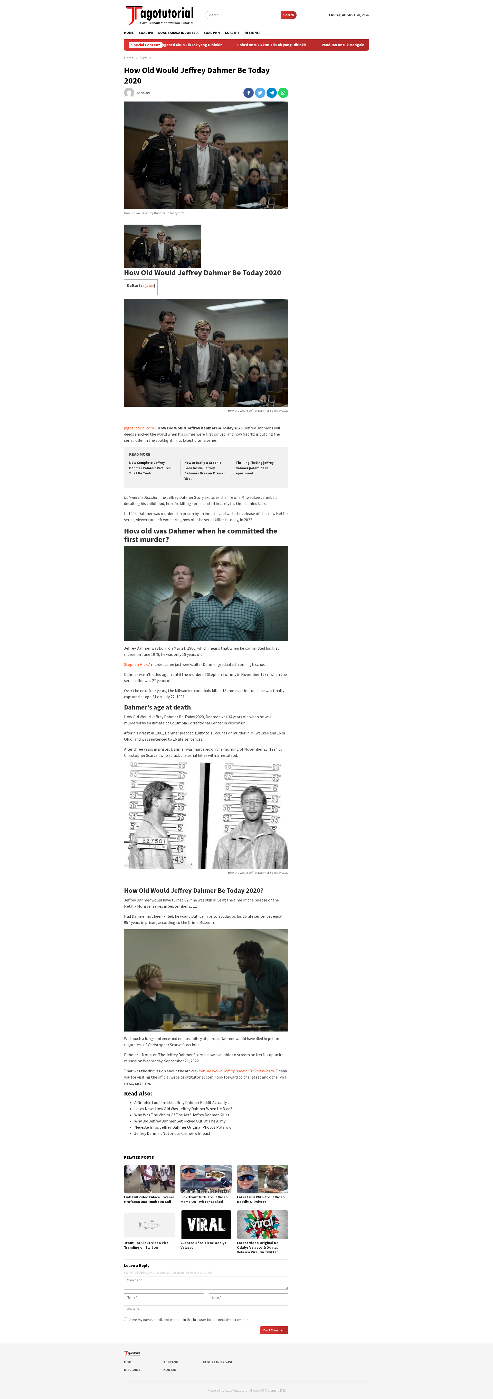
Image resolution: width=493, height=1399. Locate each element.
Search (288, 15)
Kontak (169, 1370)
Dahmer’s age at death (157, 707)
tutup (150, 285)
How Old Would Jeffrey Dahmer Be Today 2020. (236, 1070)
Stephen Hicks (136, 664)
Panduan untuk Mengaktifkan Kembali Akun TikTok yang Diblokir (334, 45)
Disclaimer (133, 1370)
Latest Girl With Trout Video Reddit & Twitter (261, 1199)
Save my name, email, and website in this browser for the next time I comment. (189, 1319)
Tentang (170, 1362)
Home (128, 1362)
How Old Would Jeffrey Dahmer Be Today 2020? (193, 890)
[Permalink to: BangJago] (129, 92)
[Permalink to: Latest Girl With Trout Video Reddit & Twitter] (262, 1179)
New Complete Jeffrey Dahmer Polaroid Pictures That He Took (150, 468)
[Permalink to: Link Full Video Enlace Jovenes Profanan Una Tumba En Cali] (149, 1179)
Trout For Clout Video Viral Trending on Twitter (146, 1245)
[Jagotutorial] (160, 14)
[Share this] (248, 93)
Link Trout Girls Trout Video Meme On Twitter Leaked (204, 1199)
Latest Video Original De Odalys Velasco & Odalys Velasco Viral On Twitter (257, 1247)
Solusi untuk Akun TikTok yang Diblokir (226, 45)
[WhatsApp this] (283, 93)
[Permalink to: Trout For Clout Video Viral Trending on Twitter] (149, 1224)
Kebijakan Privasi (217, 1362)
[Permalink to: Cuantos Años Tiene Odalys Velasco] (206, 1224)
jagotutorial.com (139, 427)
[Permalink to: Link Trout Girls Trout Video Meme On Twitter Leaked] (206, 1179)
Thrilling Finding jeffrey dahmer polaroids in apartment (255, 468)
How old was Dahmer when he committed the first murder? (200, 535)
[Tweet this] (260, 93)
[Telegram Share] (272, 93)
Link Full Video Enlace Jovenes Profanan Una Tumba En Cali (149, 1199)
